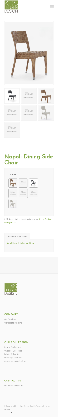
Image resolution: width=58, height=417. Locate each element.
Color (13, 175)
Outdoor (48, 219)
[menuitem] (52, 6)
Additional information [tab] (17, 236)
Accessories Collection (15, 361)
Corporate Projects (13, 323)
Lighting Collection (13, 357)
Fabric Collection (12, 354)
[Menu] (52, 6)
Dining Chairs (10, 223)
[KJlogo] (24, 6)
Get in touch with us (13, 385)
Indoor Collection (12, 347)
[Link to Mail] (11, 413)
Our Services (10, 319)
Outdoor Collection (13, 351)
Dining (41, 219)
